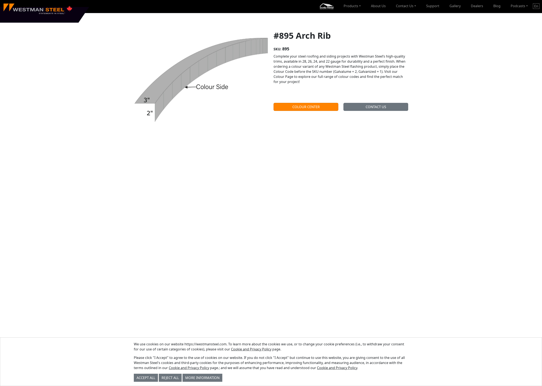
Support (432, 6)
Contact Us (404, 6)
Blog (497, 6)
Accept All (146, 377)
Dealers (477, 6)
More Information (202, 377)
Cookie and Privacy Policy (251, 349)
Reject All (170, 377)
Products (351, 6)
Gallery (455, 6)
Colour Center (306, 107)
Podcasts (518, 6)
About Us (378, 6)
